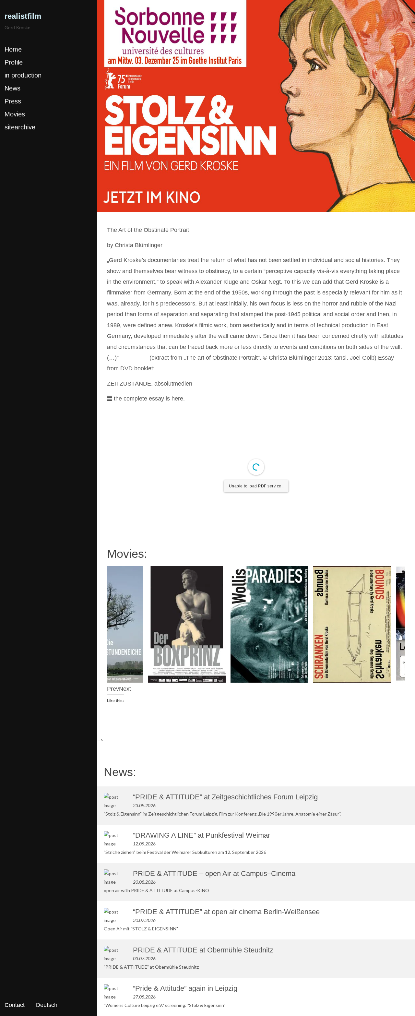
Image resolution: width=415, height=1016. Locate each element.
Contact (15, 1005)
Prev (113, 689)
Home (13, 49)
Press (13, 101)
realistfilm (23, 16)
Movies (15, 114)
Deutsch (46, 1005)
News (12, 88)
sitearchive (20, 127)
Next (125, 689)
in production (23, 75)
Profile (14, 62)
